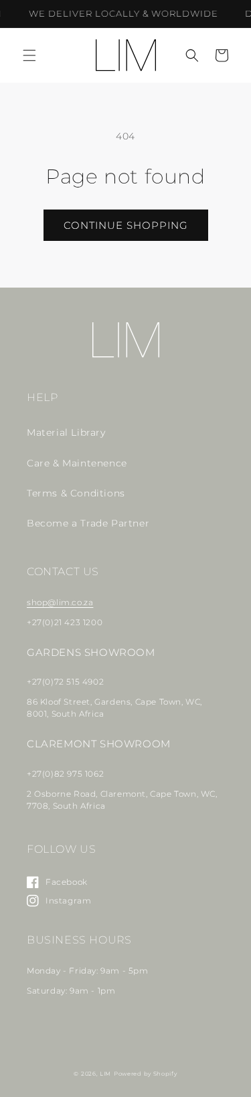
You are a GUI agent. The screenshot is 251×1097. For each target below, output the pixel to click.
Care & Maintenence (77, 463)
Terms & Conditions (76, 493)
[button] (29, 55)
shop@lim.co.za (60, 602)
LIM (105, 1073)
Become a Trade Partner (88, 523)
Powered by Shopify (145, 1073)
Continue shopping (126, 225)
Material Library (66, 432)
